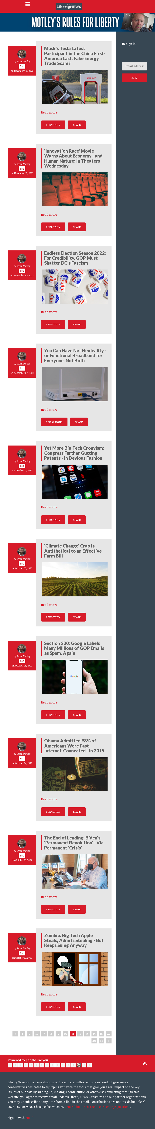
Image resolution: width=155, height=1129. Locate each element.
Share (77, 125)
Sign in (130, 44)
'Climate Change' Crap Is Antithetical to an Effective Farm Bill (73, 550)
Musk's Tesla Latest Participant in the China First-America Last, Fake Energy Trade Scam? (74, 56)
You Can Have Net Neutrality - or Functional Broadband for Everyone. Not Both (75, 355)
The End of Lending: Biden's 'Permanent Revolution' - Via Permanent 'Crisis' (74, 842)
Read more (49, 112)
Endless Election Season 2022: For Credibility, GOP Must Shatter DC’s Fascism (75, 258)
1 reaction (53, 125)
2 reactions (54, 422)
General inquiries (77, 1107)
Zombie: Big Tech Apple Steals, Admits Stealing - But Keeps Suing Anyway (74, 940)
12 (79, 1034)
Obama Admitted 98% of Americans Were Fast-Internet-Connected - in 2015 (74, 745)
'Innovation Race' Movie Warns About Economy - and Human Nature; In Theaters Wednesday (73, 158)
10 (65, 1034)
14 (94, 1034)
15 (101, 1034)
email (29, 1118)
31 (101, 1041)
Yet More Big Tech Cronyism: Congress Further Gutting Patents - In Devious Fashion (74, 453)
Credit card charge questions (110, 1107)
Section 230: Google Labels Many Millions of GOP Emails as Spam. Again (74, 648)
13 (87, 1034)
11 (73, 1034)
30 (94, 1041)
